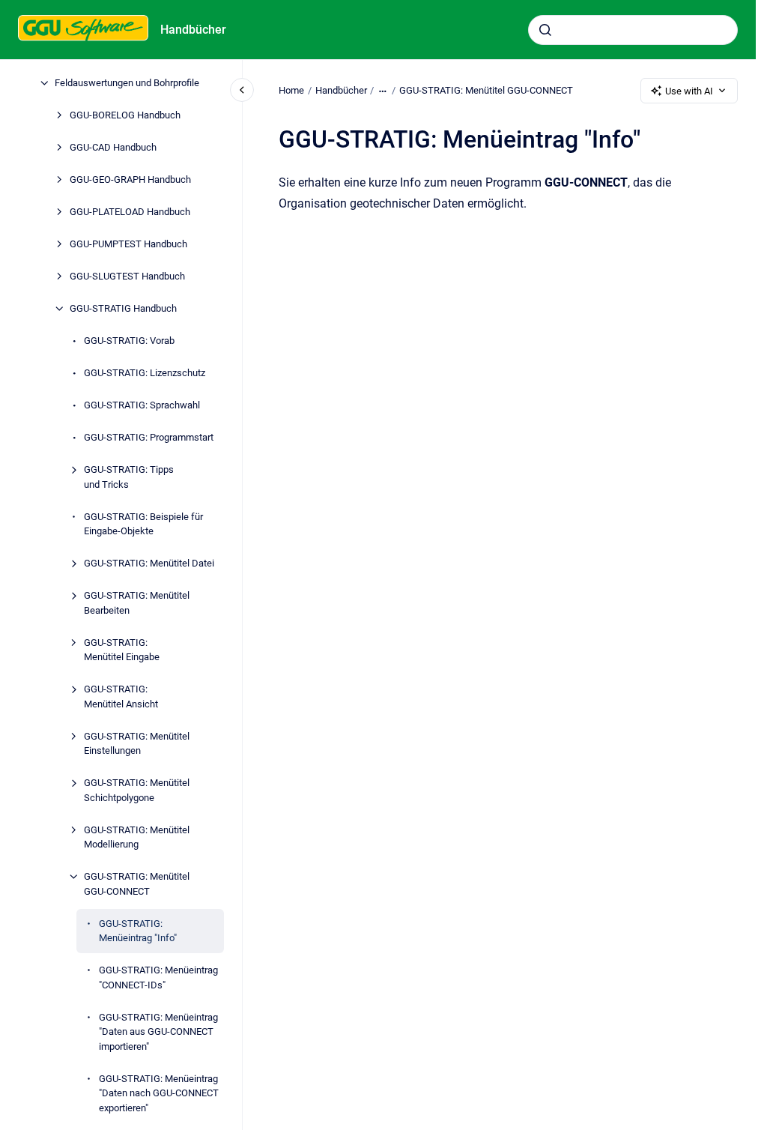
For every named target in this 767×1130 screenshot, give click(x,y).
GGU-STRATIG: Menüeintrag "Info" (138, 931)
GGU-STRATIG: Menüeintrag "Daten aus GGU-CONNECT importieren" (158, 1032)
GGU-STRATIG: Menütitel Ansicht (121, 696)
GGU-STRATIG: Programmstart (148, 437)
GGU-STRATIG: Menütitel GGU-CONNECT (137, 884)
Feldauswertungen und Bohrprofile (127, 82)
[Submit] (545, 30)
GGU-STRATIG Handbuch (123, 308)
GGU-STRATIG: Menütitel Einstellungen (137, 744)
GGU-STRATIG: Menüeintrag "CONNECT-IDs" (158, 977)
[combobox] (633, 30)
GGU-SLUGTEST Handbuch (127, 276)
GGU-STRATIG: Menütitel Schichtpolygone (137, 790)
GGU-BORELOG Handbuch (125, 115)
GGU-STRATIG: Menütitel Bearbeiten (137, 603)
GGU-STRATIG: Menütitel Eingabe (122, 650)
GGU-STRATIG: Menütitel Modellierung (137, 837)
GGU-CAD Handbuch (113, 147)
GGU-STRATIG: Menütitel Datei (149, 563)
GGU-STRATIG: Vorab (129, 340)
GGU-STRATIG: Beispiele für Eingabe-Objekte (143, 524)
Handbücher (193, 29)
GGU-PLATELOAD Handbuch (130, 211)
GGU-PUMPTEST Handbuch (128, 244)
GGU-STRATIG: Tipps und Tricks (129, 477)
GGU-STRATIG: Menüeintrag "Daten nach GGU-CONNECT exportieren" (159, 1093)
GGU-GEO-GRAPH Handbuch (130, 179)
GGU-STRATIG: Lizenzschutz (144, 372)
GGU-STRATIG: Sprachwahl (142, 405)
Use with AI (689, 91)
